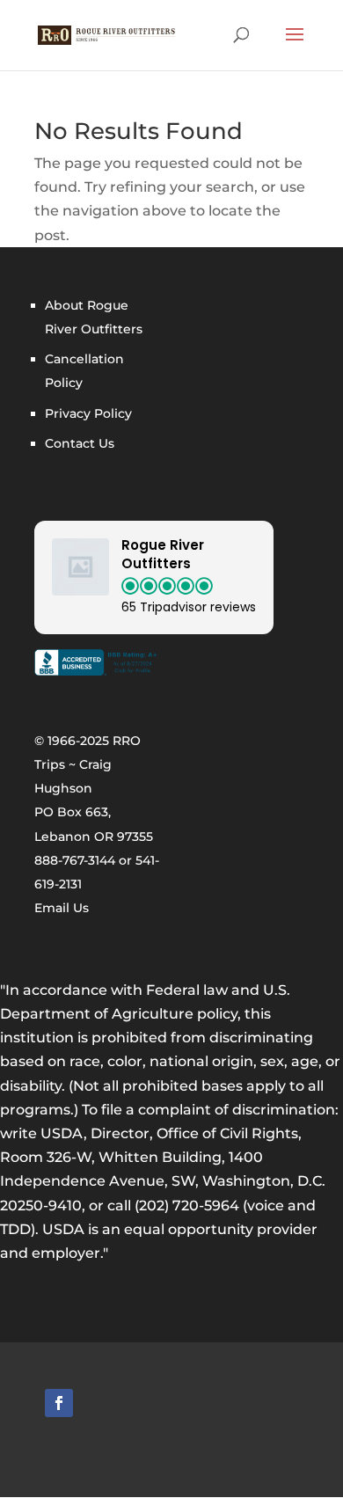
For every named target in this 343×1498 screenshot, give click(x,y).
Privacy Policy (88, 413)
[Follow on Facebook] (59, 1403)
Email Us (61, 908)
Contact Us (79, 443)
